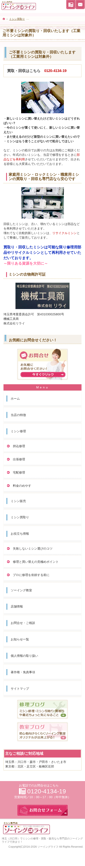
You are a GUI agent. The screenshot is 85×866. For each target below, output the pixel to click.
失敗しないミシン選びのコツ (33, 548)
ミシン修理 (18, 431)
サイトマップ (20, 688)
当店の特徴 (18, 415)
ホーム (15, 398)
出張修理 (19, 459)
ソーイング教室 (21, 590)
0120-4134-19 (55, 71)
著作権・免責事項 (23, 672)
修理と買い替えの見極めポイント (36, 561)
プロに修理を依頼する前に (31, 575)
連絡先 (70, 4)
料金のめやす (22, 485)
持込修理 (19, 446)
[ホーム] (4, 19)
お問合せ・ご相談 (23, 623)
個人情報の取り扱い (24, 655)
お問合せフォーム (80, 4)
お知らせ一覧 (20, 639)
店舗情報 (17, 606)
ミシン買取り (20, 517)
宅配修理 (19, 472)
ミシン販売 (18, 501)
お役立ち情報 (20, 533)
